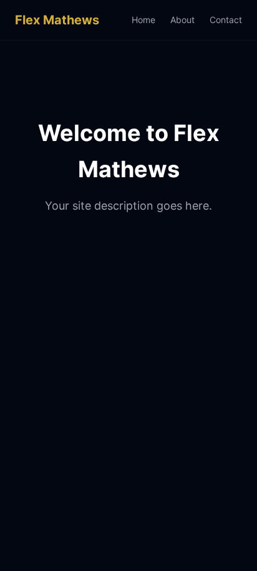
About (182, 19)
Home (143, 19)
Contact (226, 19)
